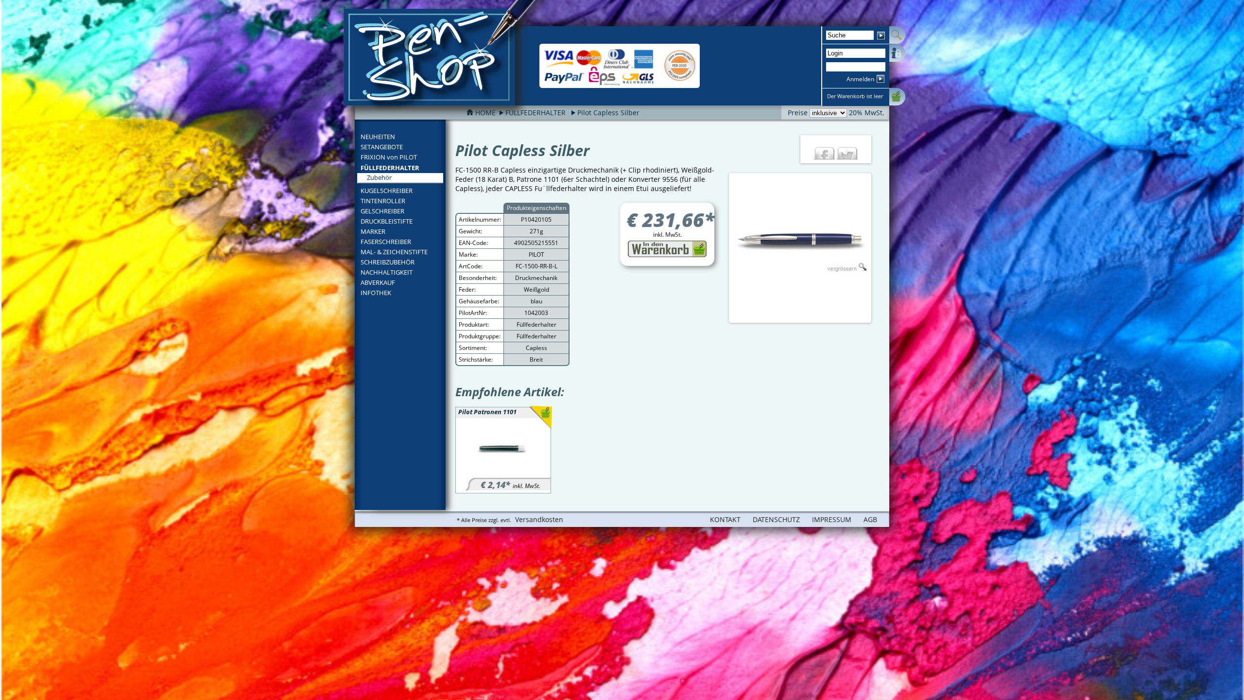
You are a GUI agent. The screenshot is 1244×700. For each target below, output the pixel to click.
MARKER (373, 231)
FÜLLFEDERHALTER (390, 167)
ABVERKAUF (378, 282)
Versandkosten (539, 519)
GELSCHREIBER (382, 211)
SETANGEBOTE (382, 146)
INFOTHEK (376, 292)
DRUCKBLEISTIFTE (387, 221)
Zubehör (379, 177)
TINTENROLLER (383, 200)
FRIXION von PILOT (389, 157)
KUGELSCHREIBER (387, 190)
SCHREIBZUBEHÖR (388, 262)
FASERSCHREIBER (386, 241)
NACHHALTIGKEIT (387, 272)
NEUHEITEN (378, 136)
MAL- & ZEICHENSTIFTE (394, 251)
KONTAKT (725, 519)
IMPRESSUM (831, 519)
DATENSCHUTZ (776, 519)
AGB (870, 519)
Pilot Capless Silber (608, 112)
